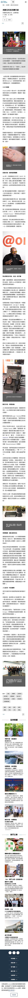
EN (4, 19)
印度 (8, 693)
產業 (19, 707)
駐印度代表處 (6, 698)
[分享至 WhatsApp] (9, 23)
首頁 (3, 5)
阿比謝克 (19, 698)
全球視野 (7, 5)
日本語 (9, 19)
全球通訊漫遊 (6, 701)
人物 (14, 709)
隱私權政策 (11, 990)
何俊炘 (13, 698)
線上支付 (18, 696)
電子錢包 (5, 696)
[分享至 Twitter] (16, 23)
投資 (14, 707)
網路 (19, 709)
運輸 (5, 709)
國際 (5, 707)
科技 (9, 709)
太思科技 (19, 693)
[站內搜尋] (17, 2)
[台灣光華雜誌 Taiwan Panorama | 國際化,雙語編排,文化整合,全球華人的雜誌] (5, 2)
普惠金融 (12, 696)
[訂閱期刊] (20, 2)
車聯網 (13, 693)
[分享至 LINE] (19, 23)
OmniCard (5, 437)
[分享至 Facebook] (13, 23)
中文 (13, 2)
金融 (9, 707)
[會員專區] (23, 2)
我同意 (14, 994)
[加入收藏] (22, 23)
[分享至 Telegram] (6, 23)
